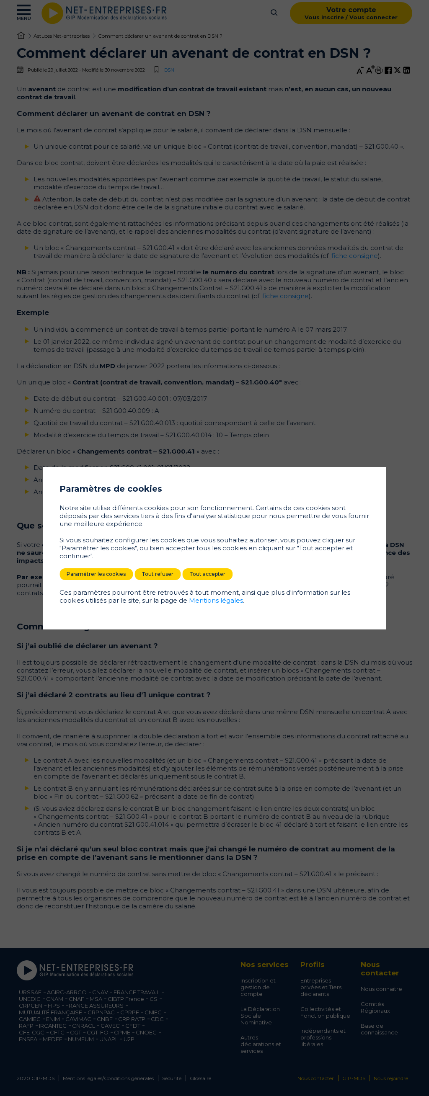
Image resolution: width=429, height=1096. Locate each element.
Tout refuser (157, 574)
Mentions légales (216, 600)
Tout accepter (207, 574)
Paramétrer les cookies (96, 574)
